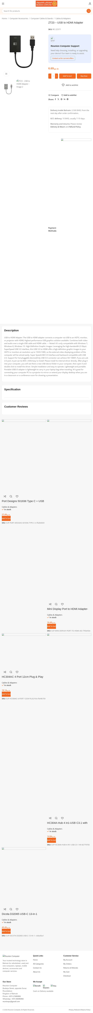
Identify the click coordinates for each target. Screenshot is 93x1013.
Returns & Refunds (70, 968)
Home (4, 18)
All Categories (38, 964)
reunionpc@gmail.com (11, 1001)
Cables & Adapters (63, 18)
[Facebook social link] (55, 99)
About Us (36, 972)
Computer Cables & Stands (42, 18)
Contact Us (37, 968)
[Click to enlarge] (6, 73)
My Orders (67, 964)
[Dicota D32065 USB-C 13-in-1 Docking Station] (24, 876)
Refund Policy (75, 127)
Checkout (67, 976)
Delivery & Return (57, 127)
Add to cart (67, 76)
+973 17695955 (15, 996)
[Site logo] (46, 3)
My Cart (66, 972)
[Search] (89, 11)
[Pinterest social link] (61, 99)
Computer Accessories (19, 18)
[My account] (90, 3)
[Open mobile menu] (3, 3)
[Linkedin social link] (64, 99)
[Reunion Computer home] (16, 956)
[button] (6, 931)
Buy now (84, 76)
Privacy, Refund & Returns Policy (79, 1010)
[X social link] (58, 99)
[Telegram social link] (67, 99)
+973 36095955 (18, 999)
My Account (67, 960)
